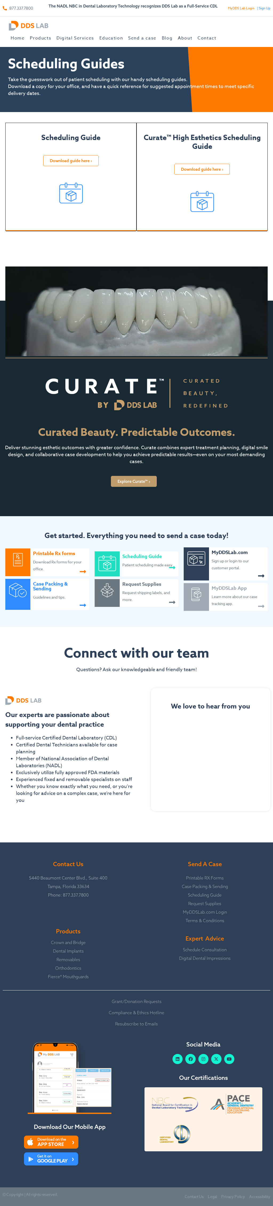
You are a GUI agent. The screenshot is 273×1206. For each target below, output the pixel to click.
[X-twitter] (216, 1059)
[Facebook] (190, 1059)
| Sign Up (263, 8)
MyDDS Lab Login (241, 8)
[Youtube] (229, 1059)
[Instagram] (203, 1059)
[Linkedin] (177, 1059)
